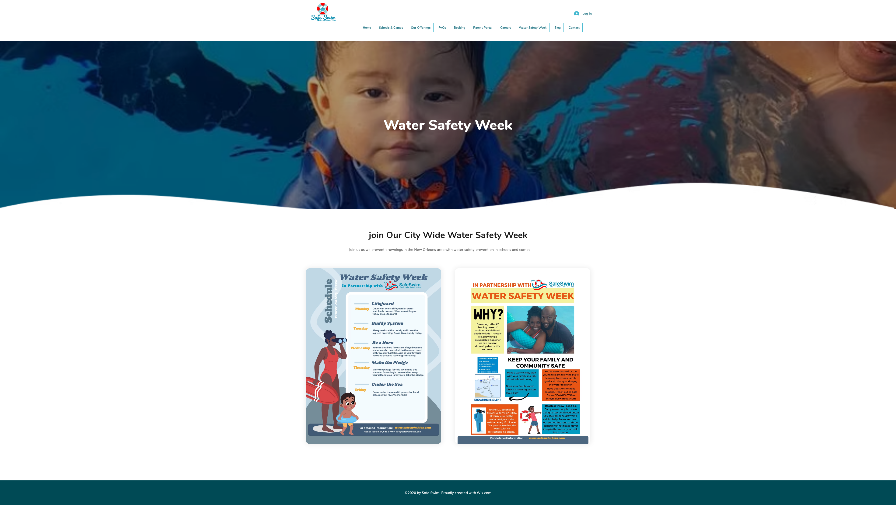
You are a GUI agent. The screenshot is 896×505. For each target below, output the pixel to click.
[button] (421, 27)
